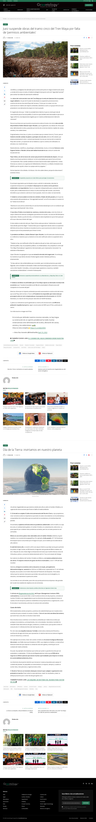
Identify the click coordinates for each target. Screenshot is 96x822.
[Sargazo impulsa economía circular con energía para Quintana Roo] (13, 419)
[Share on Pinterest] (89, 38)
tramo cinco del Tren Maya (34, 347)
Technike (32, 689)
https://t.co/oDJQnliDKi (38, 328)
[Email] (4, 100)
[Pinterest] (4, 97)
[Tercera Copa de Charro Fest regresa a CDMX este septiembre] (13, 398)
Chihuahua (19, 686)
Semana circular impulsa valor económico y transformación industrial (86, 82)
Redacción (10, 37)
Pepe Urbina (59, 345)
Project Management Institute (21, 689)
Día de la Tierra (32, 686)
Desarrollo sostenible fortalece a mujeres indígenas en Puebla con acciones (55, 408)
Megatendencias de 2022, (26, 593)
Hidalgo (40, 686)
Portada (4, 18)
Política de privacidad (72, 808)
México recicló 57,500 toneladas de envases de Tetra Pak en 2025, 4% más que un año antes (86, 74)
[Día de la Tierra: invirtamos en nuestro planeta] (35, 477)
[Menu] (4, 5)
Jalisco (45, 686)
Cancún (21, 345)
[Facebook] (4, 87)
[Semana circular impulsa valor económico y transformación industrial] (74, 82)
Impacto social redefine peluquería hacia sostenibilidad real (85, 50)
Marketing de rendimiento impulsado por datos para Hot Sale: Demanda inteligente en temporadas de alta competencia (34, 429)
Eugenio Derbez (39, 345)
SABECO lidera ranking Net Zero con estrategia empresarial (34, 768)
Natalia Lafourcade (49, 345)
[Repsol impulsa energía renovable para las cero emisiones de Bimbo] (57, 759)
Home (4, 1)
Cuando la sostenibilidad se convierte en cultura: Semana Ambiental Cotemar (35, 749)
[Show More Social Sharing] (92, 38)
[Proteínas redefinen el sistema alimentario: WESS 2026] (74, 58)
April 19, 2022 (42, 332)
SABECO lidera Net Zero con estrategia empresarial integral (55, 749)
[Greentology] (47, 5)
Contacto (16, 1)
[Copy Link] (4, 104)
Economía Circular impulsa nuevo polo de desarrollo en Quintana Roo (35, 407)
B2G (47, 9)
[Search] (92, 1)
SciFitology (66, 9)
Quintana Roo (16, 347)
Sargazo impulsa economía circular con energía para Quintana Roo (12, 428)
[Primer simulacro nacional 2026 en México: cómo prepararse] (57, 419)
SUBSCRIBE (89, 5)
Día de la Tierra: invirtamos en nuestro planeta (20, 369)
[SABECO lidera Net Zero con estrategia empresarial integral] (57, 740)
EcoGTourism (89, 9)
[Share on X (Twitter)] (86, 38)
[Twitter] (4, 90)
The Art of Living (54, 10)
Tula (36, 689)
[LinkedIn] (4, 94)
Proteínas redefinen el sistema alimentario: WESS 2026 (86, 58)
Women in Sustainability (75, 10)
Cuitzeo (26, 686)
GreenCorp (20, 9)
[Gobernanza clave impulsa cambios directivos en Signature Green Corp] (74, 65)
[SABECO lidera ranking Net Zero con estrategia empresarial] (35, 759)
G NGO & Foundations (7, 10)
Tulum (43, 347)
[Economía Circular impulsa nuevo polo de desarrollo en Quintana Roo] (35, 398)
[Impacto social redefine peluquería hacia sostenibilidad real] (74, 50)
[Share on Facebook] (84, 38)
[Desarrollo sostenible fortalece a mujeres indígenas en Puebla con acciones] (57, 398)
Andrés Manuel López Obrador (11, 345)
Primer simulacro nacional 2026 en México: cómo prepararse (56, 428)
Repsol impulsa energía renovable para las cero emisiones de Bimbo (57, 768)
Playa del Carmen (8, 347)
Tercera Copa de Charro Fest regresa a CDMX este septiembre (13, 407)
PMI (11, 689)
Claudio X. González (29, 345)
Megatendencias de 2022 (55, 686)
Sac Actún (24, 347)
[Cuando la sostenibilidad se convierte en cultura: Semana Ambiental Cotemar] (35, 740)
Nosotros (10, 1)
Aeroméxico (13, 686)
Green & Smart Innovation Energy (33, 10)
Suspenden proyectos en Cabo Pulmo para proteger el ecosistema (37, 178)
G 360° (5, 24)
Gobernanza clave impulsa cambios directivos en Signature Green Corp (86, 65)
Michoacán (6, 689)
